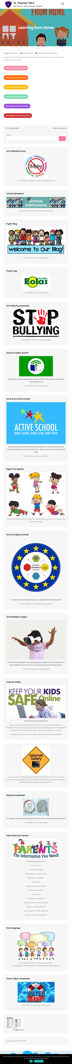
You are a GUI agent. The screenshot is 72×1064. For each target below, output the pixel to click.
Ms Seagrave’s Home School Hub (18, 115)
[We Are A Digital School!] (36, 567)
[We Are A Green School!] (36, 366)
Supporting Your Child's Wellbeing (36, 911)
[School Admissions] (36, 202)
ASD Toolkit (36, 882)
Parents (44, 53)
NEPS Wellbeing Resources (36, 861)
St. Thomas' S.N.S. (24, 3)
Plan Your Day (36, 866)
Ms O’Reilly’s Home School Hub (17, 106)
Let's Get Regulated (36, 870)
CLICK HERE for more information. (36, 823)
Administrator (13, 53)
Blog (39, 53)
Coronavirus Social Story (36, 898)
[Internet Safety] (36, 701)
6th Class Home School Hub (16, 97)
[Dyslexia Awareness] (36, 807)
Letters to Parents (59, 128)
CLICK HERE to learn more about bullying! (36, 340)
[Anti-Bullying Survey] (36, 166)
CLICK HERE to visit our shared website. (36, 669)
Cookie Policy (39, 1061)
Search (8, 135)
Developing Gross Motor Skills (36, 874)
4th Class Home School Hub (16, 78)
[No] (70, 1059)
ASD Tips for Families (36, 890)
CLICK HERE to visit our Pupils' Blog (36, 258)
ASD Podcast (36, 894)
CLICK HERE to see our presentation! (36, 456)
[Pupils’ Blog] (36, 241)
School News (52, 53)
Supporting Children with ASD (36, 886)
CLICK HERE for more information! (36, 293)
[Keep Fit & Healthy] (36, 494)
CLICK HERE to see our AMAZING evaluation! (36, 604)
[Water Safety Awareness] (36, 992)
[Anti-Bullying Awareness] (36, 323)
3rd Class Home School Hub (16, 68)
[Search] (62, 138)
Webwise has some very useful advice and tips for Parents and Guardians (36, 734)
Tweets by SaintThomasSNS (16, 1041)
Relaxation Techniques (36, 878)
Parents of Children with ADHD (36, 915)
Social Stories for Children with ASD (36, 903)
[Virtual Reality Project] (36, 640)
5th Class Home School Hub (16, 87)
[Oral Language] (36, 945)
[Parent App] (36, 282)
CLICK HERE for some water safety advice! (36, 1005)
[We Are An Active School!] (36, 423)
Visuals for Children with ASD (36, 907)
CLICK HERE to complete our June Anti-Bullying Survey (36, 181)
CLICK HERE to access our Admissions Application (36, 211)
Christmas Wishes (13, 128)
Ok (31, 1061)
